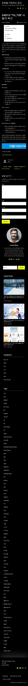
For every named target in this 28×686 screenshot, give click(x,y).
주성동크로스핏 (7, 617)
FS (4, 430)
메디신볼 (6, 554)
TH (8, 155)
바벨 (5, 561)
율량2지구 (6, 601)
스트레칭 (6, 581)
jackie (5, 444)
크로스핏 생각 (7, 380)
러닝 (5, 366)
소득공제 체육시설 (8, 574)
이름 (3, 200)
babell (5, 403)
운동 (5, 597)
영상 (5, 373)
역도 (5, 594)
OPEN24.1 (6, 467)
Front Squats (7, 427)
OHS (5, 460)
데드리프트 (6, 541)
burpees (6, 414)
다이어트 (6, 531)
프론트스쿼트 (7, 651)
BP (4, 410)
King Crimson (7, 450)
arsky (9, 162)
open (5, 464)
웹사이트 (4, 214)
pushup (5, 480)
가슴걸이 (6, 520)
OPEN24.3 (6, 470)
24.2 (5, 393)
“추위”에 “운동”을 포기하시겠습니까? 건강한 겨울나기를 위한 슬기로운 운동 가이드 (14, 298)
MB (4, 457)
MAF (5, 454)
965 (5, 397)
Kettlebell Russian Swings (10, 447)
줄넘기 (5, 624)
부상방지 (6, 571)
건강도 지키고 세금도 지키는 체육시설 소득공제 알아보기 (14, 321)
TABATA (6, 497)
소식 (5, 370)
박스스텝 (6, 564)
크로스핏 (6, 634)
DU (4, 423)
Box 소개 (6, 360)
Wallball (6, 507)
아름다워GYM (7, 584)
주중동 (5, 621)
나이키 (5, 527)
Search (21, 267)
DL (4, 420)
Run (5, 487)
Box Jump (6, 407)
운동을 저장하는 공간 (12, 3)
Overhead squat (7, 474)
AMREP (5, 400)
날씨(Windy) (5, 676)
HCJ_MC (6, 440)
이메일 (3, 207)
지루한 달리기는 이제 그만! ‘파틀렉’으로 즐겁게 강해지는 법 (14, 344)
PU (4, 477)
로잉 (5, 547)
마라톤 (5, 551)
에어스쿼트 (6, 591)
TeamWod (6, 500)
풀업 (5, 647)
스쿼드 (5, 577)
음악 (5, 611)
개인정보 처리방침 (7, 679)
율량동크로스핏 (7, 604)
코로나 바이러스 (8, 631)
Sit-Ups (6, 490)
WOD (9, 152)
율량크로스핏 (7, 607)
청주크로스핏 (7, 627)
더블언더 (6, 534)
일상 (5, 376)
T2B (6, 155)
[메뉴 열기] (9, 8)
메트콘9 (6, 557)
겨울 (5, 524)
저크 (5, 614)
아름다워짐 (6, 587)
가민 (5, 517)
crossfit (5, 417)
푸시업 (5, 644)
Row (5, 484)
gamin (5, 434)
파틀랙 (5, 641)
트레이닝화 (6, 637)
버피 (5, 567)
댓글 (3, 184)
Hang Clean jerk (8, 437)
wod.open (6, 514)
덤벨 (5, 537)
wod (10, 155)
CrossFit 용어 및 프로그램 (15, 676)
